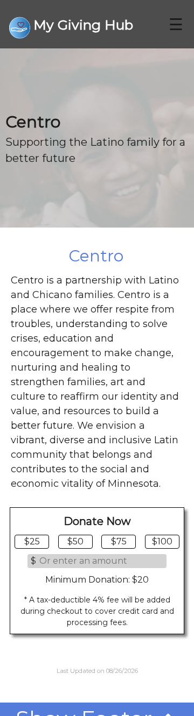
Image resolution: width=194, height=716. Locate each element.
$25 (32, 541)
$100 (162, 541)
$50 (75, 541)
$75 (119, 541)
